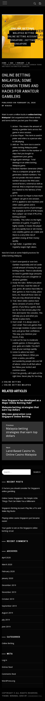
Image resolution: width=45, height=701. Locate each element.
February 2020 (8, 571)
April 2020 (6, 557)
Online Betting (22, 28)
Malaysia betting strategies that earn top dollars (20, 408)
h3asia (8, 106)
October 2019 (8, 599)
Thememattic (35, 696)
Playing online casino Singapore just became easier (21, 519)
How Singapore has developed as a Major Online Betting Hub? (21, 401)
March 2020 (7, 564)
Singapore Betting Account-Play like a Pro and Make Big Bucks (21, 509)
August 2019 (7, 612)
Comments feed (9, 674)
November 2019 (9, 592)
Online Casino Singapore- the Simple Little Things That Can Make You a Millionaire (20, 499)
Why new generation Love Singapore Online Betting (16, 415)
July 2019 (6, 619)
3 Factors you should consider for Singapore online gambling (21, 489)
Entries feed (7, 667)
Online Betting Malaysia (17, 385)
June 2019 (6, 626)
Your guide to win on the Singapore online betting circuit (20, 529)
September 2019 (9, 606)
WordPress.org (8, 681)
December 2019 (9, 585)
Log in (4, 660)
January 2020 (7, 578)
